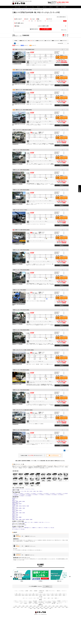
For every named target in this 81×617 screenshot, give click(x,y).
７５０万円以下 (47, 494)
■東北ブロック (14, 500)
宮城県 (17, 501)
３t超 (37, 491)
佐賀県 (17, 519)
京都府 (17, 512)
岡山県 (52, 607)
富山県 (13, 510)
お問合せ (31, 590)
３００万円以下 (46, 493)
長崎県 (31, 519)
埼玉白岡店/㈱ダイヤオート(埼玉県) (16, 384)
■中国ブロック (14, 513)
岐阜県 (17, 508)
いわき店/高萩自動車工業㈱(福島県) (16, 63)
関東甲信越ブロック (27, 527)
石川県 (20, 510)
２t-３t (22, 491)
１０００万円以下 (28, 495)
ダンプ (29, 522)
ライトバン (47, 522)
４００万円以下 (59, 493)
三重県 (23, 508)
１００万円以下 (20, 493)
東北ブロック (21, 527)
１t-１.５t (18, 491)
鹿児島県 (27, 519)
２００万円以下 (33, 493)
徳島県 (13, 517)
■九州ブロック (14, 518)
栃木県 (20, 503)
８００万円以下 (54, 494)
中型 (25, 491)
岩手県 (13, 501)
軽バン (43, 522)
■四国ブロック (14, 516)
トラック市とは (21, 590)
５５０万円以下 (22, 494)
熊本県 (23, 519)
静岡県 (20, 508)
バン (15, 491)
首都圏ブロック (35, 527)
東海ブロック (41, 527)
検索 (65, 20)
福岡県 (13, 519)
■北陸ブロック (14, 509)
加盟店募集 (35, 590)
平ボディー (14, 522)
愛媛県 (20, 517)
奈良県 (23, 512)
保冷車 (40, 603)
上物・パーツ (59, 603)
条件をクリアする (63, 29)
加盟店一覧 (58, 590)
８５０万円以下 (60, 494)
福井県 (17, 510)
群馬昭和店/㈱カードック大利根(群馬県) (17, 264)
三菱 (31, 536)
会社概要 (26, 590)
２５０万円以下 (39, 493)
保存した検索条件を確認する (61, 16)
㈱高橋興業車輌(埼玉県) (15, 424)
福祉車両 (36, 522)
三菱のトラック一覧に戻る (49, 527)
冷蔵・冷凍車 (24, 522)
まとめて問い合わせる (54, 455)
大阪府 (20, 512)
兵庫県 (13, 512)
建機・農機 (53, 603)
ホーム (16, 590)
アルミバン (19, 522)
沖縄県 (20, 519)
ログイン (47, 586)
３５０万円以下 (52, 493)
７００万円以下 (41, 494)
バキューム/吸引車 (35, 603)
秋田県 (23, 501)
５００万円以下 (16, 494)
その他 (31, 491)
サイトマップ (64, 590)
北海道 (13, 499)
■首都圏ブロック (15, 504)
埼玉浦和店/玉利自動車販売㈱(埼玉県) (17, 364)
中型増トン (41, 491)
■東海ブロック (14, 507)
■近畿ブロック (14, 511)
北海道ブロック (15, 527)
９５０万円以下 (21, 495)
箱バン (32, 522)
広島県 (55, 607)
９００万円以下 (15, 495)
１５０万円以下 (27, 493)
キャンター (33, 536)
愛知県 (13, 508)
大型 (27, 491)
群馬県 (13, 503)
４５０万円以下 (65, 493)
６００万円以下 (28, 494)
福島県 (20, 501)
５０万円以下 (14, 493)
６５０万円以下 (35, 494)
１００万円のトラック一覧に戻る (18, 529)
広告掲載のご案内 (41, 590)
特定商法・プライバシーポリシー (50, 590)
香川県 (17, 517)
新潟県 (17, 503)
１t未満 (34, 491)
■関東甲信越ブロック (16, 502)
